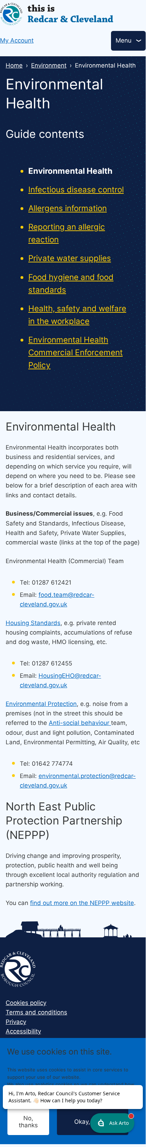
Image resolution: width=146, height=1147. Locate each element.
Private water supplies (69, 258)
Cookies (70, 1099)
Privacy (16, 1021)
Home (14, 65)
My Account (17, 40)
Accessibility (23, 1031)
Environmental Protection (41, 703)
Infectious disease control (76, 189)
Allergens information (67, 208)
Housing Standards (33, 622)
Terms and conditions (36, 1012)
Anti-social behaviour (80, 722)
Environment (48, 65)
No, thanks (28, 1122)
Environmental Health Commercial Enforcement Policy (75, 352)
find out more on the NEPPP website (82, 902)
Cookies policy (26, 1002)
